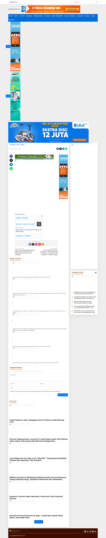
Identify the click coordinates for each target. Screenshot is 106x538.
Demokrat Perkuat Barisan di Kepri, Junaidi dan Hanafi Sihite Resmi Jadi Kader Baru (36, 362)
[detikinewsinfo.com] (14, 9)
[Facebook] (30, 244)
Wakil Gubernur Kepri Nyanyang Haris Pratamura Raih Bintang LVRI (31, 277)
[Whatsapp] (66, 149)
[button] (96, 2)
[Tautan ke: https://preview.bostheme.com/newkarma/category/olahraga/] (96, 273)
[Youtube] (39, 244)
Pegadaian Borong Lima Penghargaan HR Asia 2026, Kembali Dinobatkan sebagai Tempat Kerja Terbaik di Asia (84, 292)
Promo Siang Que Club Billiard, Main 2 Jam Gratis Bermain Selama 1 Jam (84, 306)
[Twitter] (33, 244)
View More (39, 522)
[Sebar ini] (57, 149)
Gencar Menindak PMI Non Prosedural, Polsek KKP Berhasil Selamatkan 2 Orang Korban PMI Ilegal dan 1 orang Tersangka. (49, 251)
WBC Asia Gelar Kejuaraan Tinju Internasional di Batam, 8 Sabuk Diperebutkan (83, 302)
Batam (11, 149)
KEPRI (14, 149)
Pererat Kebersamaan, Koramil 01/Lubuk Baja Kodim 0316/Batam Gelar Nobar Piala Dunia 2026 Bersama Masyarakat (39, 294)
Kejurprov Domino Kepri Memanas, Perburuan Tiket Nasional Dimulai (31, 346)
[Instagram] (36, 244)
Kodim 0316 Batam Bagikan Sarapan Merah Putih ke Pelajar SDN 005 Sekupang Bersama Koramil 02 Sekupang (25, 251)
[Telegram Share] (63, 149)
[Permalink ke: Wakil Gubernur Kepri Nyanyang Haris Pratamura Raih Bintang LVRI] (25, 269)
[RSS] (42, 244)
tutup (8, 46)
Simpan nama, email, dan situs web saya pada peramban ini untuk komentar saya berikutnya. (36, 391)
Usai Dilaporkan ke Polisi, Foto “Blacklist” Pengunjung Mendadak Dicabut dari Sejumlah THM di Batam (39, 311)
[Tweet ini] (60, 149)
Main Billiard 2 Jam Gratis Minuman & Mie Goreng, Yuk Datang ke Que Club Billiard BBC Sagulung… (84, 311)
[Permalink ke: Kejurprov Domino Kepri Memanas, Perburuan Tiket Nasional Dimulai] (25, 338)
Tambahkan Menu (13, 2)
